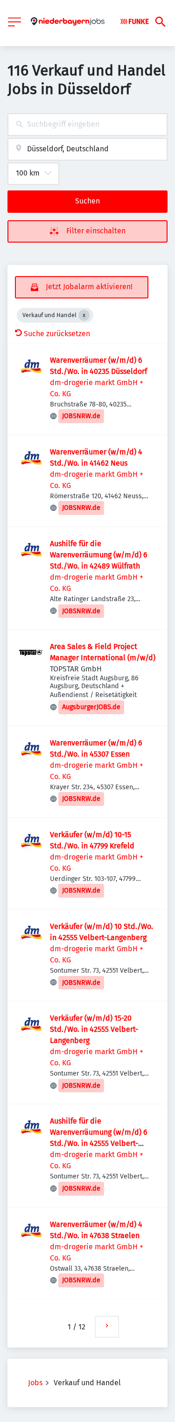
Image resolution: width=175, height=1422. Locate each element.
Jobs (35, 1382)
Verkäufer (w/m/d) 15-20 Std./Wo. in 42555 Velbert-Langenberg (94, 1029)
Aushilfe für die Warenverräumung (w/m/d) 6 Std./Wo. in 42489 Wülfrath (98, 554)
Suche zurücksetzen (57, 333)
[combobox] (87, 124)
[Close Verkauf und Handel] (84, 315)
